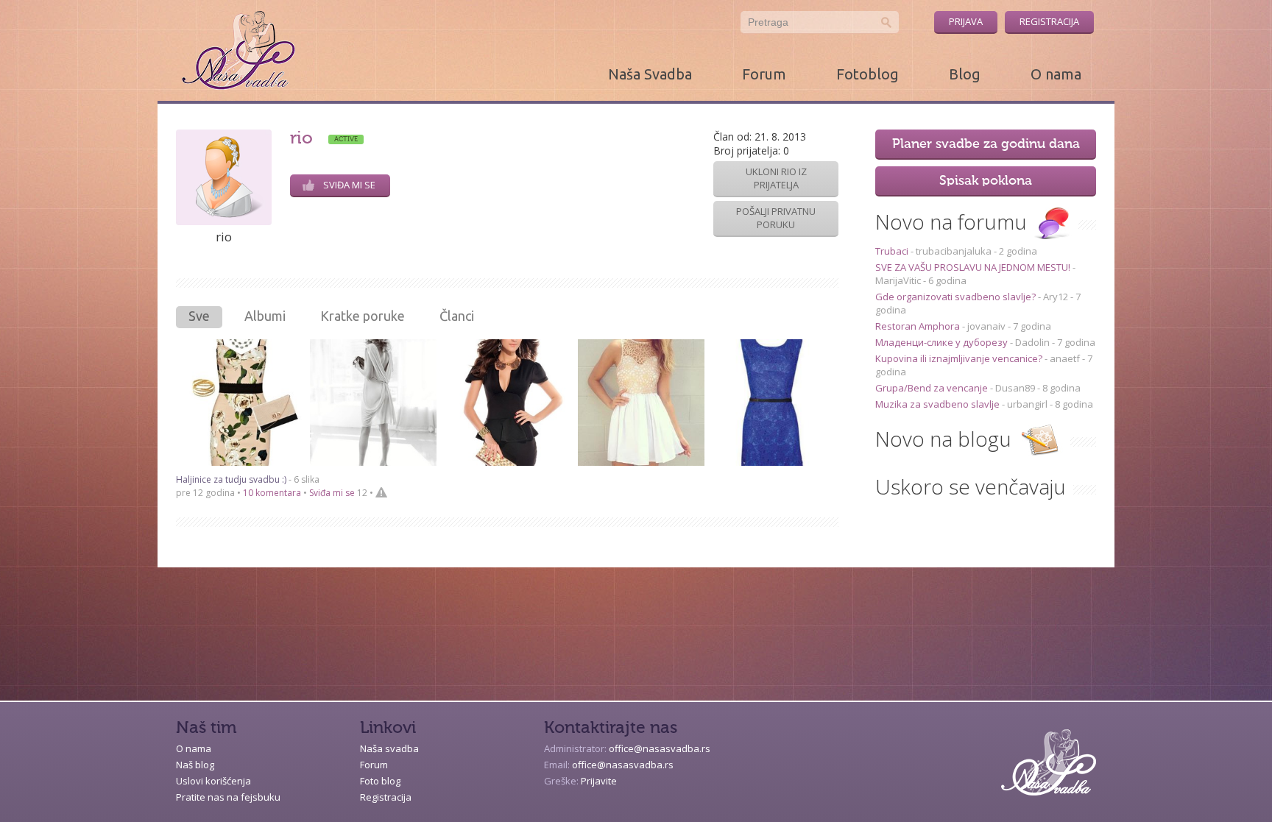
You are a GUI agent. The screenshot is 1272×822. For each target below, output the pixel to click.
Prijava (966, 21)
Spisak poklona (985, 181)
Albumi (265, 315)
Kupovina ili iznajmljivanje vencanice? (960, 358)
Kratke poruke (362, 315)
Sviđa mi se (349, 184)
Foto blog (380, 780)
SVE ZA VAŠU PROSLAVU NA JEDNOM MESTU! (974, 267)
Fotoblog (867, 73)
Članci (456, 315)
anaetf (1065, 358)
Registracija (1049, 21)
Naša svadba (389, 748)
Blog (965, 73)
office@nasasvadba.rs (659, 748)
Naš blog (195, 764)
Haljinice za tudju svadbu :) (231, 479)
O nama (1056, 73)
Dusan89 (1015, 387)
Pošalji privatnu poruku (776, 218)
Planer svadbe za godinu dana (986, 144)
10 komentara (272, 492)
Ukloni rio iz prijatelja (776, 178)
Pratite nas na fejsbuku (228, 797)
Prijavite (599, 780)
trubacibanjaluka (954, 251)
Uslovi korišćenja (213, 780)
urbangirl (1027, 404)
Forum (764, 73)
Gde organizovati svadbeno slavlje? (956, 296)
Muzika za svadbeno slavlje (938, 404)
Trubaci (893, 251)
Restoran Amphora (918, 326)
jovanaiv (986, 326)
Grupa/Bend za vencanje (932, 387)
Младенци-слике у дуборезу (942, 342)
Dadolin (1032, 342)
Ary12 (1055, 296)
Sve (199, 315)
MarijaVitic (898, 280)
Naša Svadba (650, 73)
